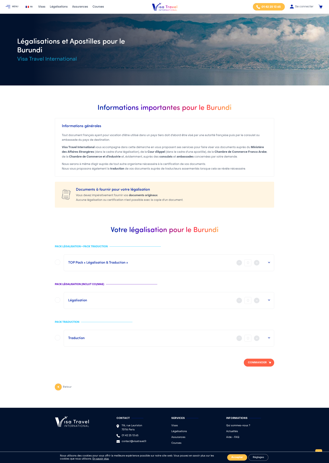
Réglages (258, 457)
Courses (98, 6)
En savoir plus (101, 459)
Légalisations (59, 6)
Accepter (237, 457)
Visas (41, 6)
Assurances (80, 6)
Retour (67, 387)
